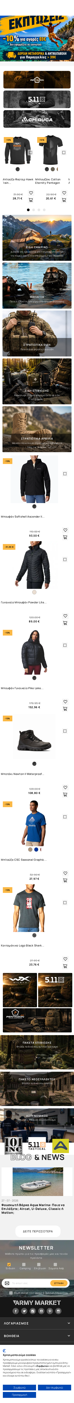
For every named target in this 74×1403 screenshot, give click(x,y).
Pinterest (50, 1311)
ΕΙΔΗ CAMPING (37, 247)
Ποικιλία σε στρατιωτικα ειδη (37, 349)
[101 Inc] (13, 1146)
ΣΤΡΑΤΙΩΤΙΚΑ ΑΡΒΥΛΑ (37, 438)
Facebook (16, 1311)
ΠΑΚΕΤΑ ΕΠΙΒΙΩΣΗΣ (37, 1042)
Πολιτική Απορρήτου (56, 1292)
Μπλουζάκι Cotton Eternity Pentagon (48, 181)
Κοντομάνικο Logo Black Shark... (22, 945)
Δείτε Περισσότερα (38, 1231)
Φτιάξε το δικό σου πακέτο (37, 1083)
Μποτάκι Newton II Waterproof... (22, 774)
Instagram (58, 1311)
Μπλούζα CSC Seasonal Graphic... (24, 859)
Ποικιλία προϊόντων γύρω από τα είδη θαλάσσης (37, 301)
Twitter (24, 1311)
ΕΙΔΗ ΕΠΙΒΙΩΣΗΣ (37, 390)
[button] (28, 210)
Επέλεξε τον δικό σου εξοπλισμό (37, 1119)
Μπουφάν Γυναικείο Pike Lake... (22, 688)
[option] (37, 38)
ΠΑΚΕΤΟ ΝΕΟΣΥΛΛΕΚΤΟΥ (37, 1079)
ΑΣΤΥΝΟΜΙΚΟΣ (37, 1116)
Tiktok (33, 1311)
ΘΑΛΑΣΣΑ (37, 297)
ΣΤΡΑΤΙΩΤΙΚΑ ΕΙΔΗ (36, 345)
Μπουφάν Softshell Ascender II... (23, 516)
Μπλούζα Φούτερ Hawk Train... (17, 181)
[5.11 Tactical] (37, 1146)
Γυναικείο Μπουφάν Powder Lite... (24, 602)
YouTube (41, 1311)
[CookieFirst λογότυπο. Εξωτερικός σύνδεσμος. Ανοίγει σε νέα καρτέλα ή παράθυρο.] (4, 1350)
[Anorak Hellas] (60, 1146)
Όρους (39, 1292)
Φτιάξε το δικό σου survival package (37, 1046)
